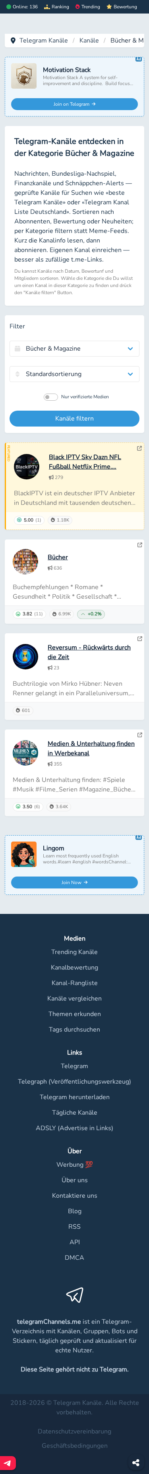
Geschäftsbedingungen (75, 1445)
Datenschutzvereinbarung (74, 1431)
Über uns (75, 1180)
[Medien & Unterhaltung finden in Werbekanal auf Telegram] (139, 735)
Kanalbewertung (74, 967)
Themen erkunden (74, 1014)
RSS (74, 1226)
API (75, 1242)
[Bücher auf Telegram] (139, 545)
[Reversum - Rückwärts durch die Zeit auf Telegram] (139, 639)
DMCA (74, 1257)
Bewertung (125, 7)
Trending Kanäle (74, 952)
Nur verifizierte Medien (85, 397)
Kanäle (89, 40)
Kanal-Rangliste (75, 983)
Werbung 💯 (74, 1164)
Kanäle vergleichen (74, 998)
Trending (90, 7)
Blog (74, 1211)
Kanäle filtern (74, 418)
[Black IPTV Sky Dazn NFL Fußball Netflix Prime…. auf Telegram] (139, 448)
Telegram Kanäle (43, 40)
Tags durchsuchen (74, 1029)
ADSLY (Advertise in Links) (74, 1128)
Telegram (74, 1066)
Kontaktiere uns (74, 1195)
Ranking (60, 7)
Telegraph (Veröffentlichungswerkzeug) (74, 1081)
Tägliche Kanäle (74, 1112)
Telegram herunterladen (75, 1097)
